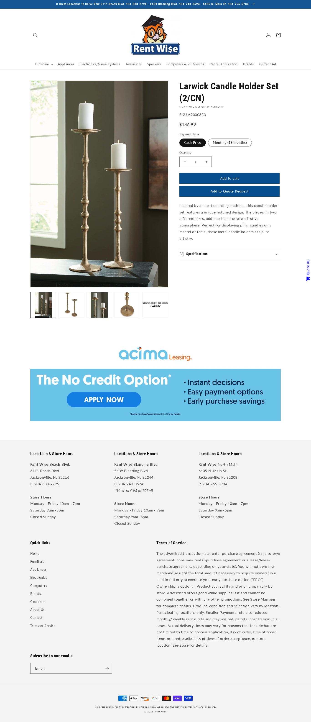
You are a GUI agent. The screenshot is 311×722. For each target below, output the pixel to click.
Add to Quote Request (230, 191)
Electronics (38, 577)
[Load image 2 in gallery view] (71, 305)
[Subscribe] (107, 668)
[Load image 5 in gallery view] (155, 305)
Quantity (185, 152)
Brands (35, 594)
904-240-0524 (130, 484)
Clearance (37, 602)
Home (34, 553)
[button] (35, 35)
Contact (36, 617)
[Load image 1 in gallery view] (43, 305)
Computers (38, 586)
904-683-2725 (46, 484)
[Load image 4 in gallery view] (127, 305)
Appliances (38, 569)
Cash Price (192, 142)
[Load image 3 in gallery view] (99, 305)
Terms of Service (43, 626)
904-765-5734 (214, 484)
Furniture (37, 561)
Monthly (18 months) (230, 142)
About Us (37, 610)
